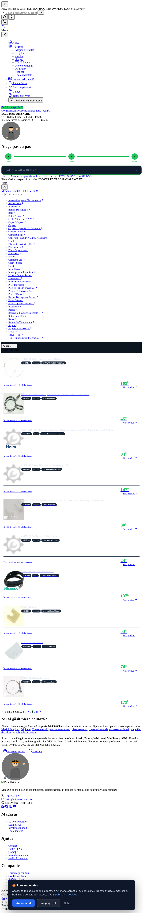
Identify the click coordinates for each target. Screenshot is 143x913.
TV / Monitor (22, 62)
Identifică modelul (18, 827)
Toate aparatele (23, 74)
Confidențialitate (10, 110)
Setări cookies (16, 879)
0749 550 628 (12, 796)
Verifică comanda (18, 858)
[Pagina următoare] (40, 711)
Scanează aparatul (16, 751)
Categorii (18, 46)
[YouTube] (14, 806)
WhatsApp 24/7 (14, 107)
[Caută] (41, 12)
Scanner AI (14, 824)
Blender (19, 71)
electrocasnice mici (60, 729)
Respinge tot (48, 903)
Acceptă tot (23, 903)
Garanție (13, 851)
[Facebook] (7, 806)
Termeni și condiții (18, 872)
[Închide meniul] (4, 34)
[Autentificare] (3, 27)
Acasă (15, 42)
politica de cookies (66, 894)
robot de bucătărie (26, 732)
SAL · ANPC (43, 110)
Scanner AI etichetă (23, 79)
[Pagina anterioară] (3, 711)
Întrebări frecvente (18, 855)
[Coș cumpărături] (4, 22)
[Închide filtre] (4, 187)
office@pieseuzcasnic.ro (18, 799)
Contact (17, 91)
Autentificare (19, 83)
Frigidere (26, 729)
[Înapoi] (4, 4)
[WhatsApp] (3, 806)
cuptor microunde (98, 729)
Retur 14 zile (15, 848)
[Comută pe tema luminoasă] (11, 17)
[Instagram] (11, 806)
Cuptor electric (40, 729)
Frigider (19, 53)
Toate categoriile (17, 821)
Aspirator (20, 68)
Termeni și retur (21, 95)
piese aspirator (79, 729)
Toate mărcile (15, 830)
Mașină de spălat (24, 49)
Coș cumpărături (22, 87)
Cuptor (19, 56)
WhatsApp (37, 751)
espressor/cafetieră (119, 729)
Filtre (10, 346)
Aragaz (19, 59)
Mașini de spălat (10, 729)
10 (37, 711)
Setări (67, 903)
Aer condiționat (23, 65)
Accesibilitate (27, 110)
